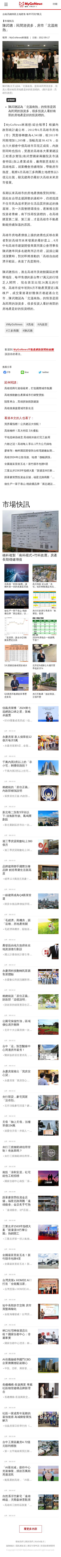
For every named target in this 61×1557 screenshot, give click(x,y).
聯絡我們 (20, 1541)
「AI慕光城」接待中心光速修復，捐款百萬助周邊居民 (16, 1471)
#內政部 (42, 324)
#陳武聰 (28, 330)
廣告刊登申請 (33, 1546)
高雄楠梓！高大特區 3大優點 (21, 430)
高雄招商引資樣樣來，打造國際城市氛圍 (28, 388)
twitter (45, 372)
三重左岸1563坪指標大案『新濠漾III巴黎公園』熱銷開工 (16, 1230)
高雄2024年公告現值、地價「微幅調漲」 (28, 457)
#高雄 (30, 324)
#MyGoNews (14, 324)
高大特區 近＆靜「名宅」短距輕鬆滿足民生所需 (44, 587)
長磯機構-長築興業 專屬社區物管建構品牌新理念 (17, 1388)
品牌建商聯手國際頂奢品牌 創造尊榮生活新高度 (16, 870)
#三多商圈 (12, 330)
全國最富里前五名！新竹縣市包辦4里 (26, 464)
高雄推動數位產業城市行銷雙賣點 (24, 395)
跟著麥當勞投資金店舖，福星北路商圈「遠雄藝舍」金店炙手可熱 (16, 1201)
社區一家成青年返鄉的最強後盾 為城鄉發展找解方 (16, 1417)
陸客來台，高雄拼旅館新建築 (21, 401)
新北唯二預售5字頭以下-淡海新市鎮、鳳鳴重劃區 (17, 816)
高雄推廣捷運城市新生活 (19, 408)
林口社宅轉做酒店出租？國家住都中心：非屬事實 (16, 1334)
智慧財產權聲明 (48, 1546)
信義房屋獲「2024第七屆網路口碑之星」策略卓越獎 (16, 711)
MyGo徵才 (39, 1541)
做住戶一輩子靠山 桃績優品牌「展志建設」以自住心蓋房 (16, 613)
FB (8, 372)
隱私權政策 (21, 1546)
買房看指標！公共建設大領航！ (22, 424)
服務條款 (10, 1546)
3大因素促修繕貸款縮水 (15, 665)
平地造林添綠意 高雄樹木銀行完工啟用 (27, 437)
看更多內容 (30, 1528)
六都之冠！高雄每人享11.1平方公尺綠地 (28, 444)
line (27, 372)
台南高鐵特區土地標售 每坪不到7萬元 (22, 14)
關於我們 (29, 1541)
